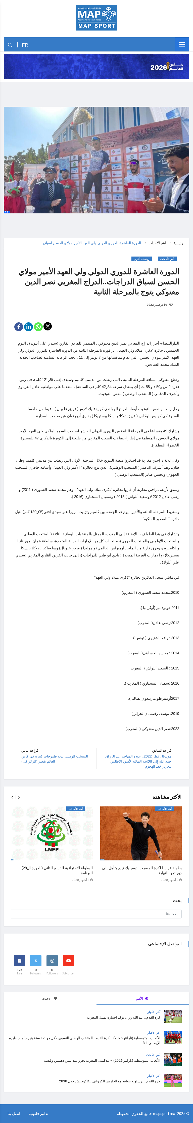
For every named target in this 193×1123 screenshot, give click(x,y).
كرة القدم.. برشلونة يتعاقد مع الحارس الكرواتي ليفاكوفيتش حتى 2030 (109, 1081)
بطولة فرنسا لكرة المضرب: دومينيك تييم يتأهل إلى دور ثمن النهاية (142, 870)
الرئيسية (179, 243)
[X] (47, 326)
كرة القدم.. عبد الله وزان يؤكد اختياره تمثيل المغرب (123, 1017)
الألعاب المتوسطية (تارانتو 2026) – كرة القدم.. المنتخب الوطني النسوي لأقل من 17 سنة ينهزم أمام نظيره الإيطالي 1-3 (84, 1040)
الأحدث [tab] (47, 998)
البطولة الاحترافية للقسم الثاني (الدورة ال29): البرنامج (57, 870)
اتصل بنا (14, 1113)
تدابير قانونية (38, 1113)
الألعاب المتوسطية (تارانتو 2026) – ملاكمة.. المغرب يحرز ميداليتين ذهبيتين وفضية (102, 1060)
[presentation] (12, 797)
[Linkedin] (28, 326)
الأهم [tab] (140, 998)
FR (25, 45)
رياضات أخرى (142, 259)
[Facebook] (18, 326)
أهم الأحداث (157, 243)
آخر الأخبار (154, 1012)
